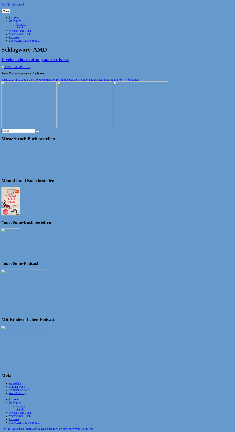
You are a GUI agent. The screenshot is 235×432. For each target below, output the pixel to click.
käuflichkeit (96, 79)
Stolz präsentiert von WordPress (74, 428)
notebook (109, 79)
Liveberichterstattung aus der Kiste (35, 59)
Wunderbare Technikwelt (55, 79)
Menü (6, 11)
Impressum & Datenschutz (24, 40)
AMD (73, 79)
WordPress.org (17, 393)
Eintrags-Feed (17, 386)
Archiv (20, 27)
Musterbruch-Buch (20, 34)
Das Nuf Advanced (12, 4)
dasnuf (5, 79)
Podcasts (14, 37)
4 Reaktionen (131, 79)
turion (119, 79)
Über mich (15, 20)
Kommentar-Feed (19, 389)
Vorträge (21, 24)
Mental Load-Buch (20, 30)
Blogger (83, 79)
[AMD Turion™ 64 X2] (15, 67)
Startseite (14, 17)
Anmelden (15, 383)
